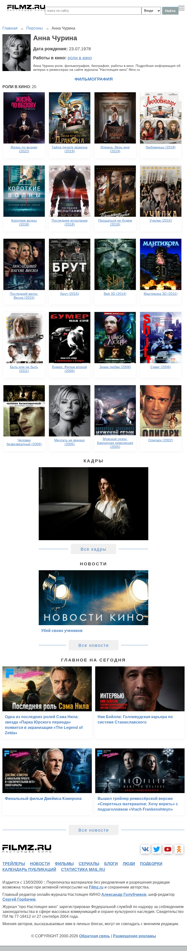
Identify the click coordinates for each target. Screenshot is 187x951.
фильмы (64, 864)
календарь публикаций (29, 870)
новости (40, 864)
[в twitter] (156, 849)
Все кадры (93, 549)
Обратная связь (94, 936)
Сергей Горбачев (19, 899)
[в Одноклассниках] (179, 849)
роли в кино (80, 57)
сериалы (89, 864)
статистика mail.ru (83, 870)
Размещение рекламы (134, 936)
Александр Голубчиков (123, 894)
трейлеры (13, 864)
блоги (111, 864)
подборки (151, 864)
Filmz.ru (96, 887)
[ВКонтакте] (145, 849)
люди (129, 864)
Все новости (93, 645)
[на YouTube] (167, 849)
